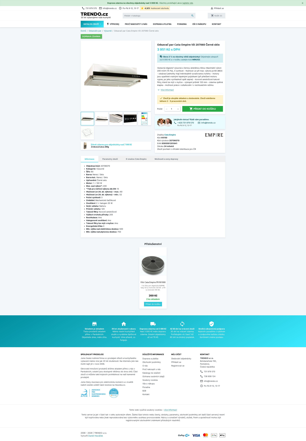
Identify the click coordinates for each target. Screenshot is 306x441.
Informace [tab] (89, 159)
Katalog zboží (91, 24)
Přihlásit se (176, 362)
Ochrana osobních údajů (153, 376)
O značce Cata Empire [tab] (136, 159)
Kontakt (216, 24)
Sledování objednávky (181, 358)
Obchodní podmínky (151, 362)
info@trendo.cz (108, 8)
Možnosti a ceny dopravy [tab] (166, 159)
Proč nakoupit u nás (136, 24)
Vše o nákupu (199, 24)
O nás (145, 365)
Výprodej (113, 24)
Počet (159, 109)
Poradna (182, 24)
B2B (144, 391)
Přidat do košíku (202, 109)
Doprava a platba (162, 24)
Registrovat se (177, 365)
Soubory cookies (150, 380)
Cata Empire (170, 135)
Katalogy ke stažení (151, 373)
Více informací (167, 90)
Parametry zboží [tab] (110, 159)
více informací (170, 410)
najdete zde (187, 3)
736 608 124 (209, 376)
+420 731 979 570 (185, 122)
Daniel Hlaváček (95, 436)
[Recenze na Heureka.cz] (114, 394)
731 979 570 (89, 8)
